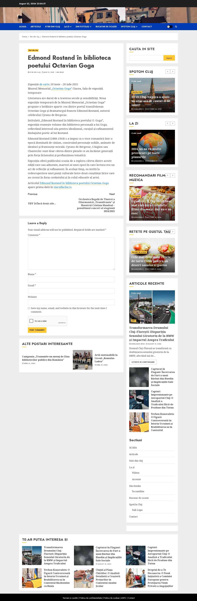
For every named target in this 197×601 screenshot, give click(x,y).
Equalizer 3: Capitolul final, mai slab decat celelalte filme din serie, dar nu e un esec (151, 207)
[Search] (176, 26)
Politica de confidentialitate (90, 598)
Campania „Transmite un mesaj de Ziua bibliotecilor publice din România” (46, 358)
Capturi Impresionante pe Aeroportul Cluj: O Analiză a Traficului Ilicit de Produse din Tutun (162, 399)
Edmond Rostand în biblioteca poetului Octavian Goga (74, 183)
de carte (44, 84)
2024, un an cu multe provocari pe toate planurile (146, 153)
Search (169, 58)
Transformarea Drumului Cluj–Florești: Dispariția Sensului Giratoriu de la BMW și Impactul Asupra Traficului (151, 334)
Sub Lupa (137, 510)
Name (32, 274)
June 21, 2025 (49, 72)
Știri (133, 321)
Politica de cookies (111, 598)
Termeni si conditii (70, 598)
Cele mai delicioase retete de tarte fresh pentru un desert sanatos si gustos (151, 261)
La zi (66, 26)
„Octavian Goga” (61, 88)
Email (32, 285)
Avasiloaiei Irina (138, 344)
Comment (34, 235)
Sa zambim (138, 491)
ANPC (123, 598)
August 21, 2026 (154, 344)
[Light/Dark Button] (170, 26)
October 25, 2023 (154, 109)
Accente (136, 479)
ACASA (22, 26)
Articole (36, 26)
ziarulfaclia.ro (63, 187)
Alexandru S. (138, 109)
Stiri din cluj (52, 26)
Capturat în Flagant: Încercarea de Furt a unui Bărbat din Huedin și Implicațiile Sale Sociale (163, 377)
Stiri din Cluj (35, 72)
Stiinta (135, 472)
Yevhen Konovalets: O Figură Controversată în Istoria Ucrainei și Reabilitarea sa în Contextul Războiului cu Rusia (162, 425)
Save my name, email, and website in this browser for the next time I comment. (69, 310)
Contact (147, 26)
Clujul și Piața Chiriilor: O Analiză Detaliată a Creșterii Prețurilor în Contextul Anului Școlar (108, 578)
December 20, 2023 (154, 161)
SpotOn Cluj (128, 26)
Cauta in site (142, 48)
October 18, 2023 (154, 217)
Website (32, 296)
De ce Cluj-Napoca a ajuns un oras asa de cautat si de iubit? (150, 101)
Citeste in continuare (143, 362)
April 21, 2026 (29, 363)
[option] (152, 95)
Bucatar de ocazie (106, 26)
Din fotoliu (82, 26)
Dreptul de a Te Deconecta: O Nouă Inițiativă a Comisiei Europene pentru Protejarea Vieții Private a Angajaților (160, 578)
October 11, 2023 (154, 269)
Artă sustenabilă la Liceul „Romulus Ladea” (106, 358)
